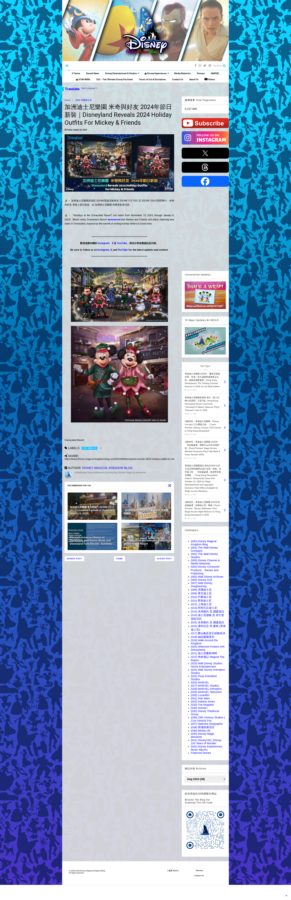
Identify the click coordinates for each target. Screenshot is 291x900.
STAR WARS (84, 79)
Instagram (103, 243)
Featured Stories (201, 752)
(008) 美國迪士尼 (83, 100)
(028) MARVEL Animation (206, 688)
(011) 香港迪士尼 (201, 600)
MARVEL (215, 73)
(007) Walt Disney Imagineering (201, 585)
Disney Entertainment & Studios (121, 73)
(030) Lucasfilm (200, 695)
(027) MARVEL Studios (205, 685)
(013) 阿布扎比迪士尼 (204, 607)
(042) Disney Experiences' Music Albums (206, 748)
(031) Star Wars (200, 698)
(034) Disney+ (199, 707)
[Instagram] (200, 65)
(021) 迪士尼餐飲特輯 (204, 653)
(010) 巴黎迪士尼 (201, 596)
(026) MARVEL (200, 682)
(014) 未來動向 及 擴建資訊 (207, 611)
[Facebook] (195, 65)
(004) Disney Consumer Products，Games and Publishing (205, 570)
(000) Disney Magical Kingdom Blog (203, 543)
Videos (211, 79)
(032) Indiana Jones (203, 701)
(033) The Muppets (202, 704)
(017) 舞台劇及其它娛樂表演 (208, 633)
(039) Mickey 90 (200, 730)
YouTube (122, 243)
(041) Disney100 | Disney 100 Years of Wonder (206, 742)
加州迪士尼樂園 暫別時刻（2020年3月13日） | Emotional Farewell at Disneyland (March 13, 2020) (92, 510)
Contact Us (177, 79)
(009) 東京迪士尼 (201, 593)
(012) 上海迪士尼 (201, 604)
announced (114, 219)
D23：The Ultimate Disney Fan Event (114, 79)
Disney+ (201, 73)
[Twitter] (204, 65)
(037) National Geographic (207, 723)
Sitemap (199, 870)
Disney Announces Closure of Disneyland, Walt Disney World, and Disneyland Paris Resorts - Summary (91, 540)
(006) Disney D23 (201, 579)
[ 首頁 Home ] (173, 871)
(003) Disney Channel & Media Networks (205, 562)
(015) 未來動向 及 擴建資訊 (207, 622)
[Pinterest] (210, 65)
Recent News (92, 73)
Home (77, 73)
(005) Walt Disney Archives (207, 576)
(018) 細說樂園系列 (202, 636)
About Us (193, 79)
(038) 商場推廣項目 (202, 727)
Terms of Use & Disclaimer (152, 79)
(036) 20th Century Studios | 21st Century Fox (208, 719)
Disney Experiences (157, 73)
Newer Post (74, 559)
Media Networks (182, 73)
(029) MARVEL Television (206, 692)
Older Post (164, 559)
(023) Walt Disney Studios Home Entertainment (206, 665)
